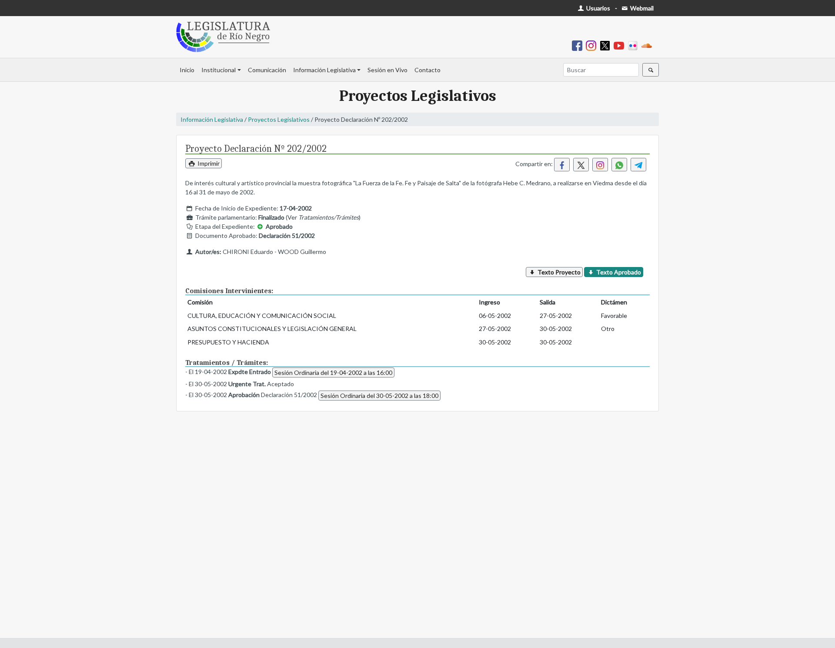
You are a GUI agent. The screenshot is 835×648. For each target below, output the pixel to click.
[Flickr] (634, 45)
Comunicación (267, 69)
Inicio (187, 69)
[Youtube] (621, 45)
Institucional (218, 69)
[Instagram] (593, 45)
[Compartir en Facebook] (562, 164)
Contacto (427, 69)
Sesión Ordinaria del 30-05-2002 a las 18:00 (379, 395)
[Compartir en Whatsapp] (619, 164)
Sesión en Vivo (387, 69)
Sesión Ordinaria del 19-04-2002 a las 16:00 (333, 372)
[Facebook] (579, 45)
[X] (607, 45)
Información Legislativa (324, 69)
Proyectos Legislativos (279, 119)
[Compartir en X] (581, 164)
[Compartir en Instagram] (600, 164)
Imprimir (208, 163)
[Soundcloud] (648, 45)
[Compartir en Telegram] (638, 164)
